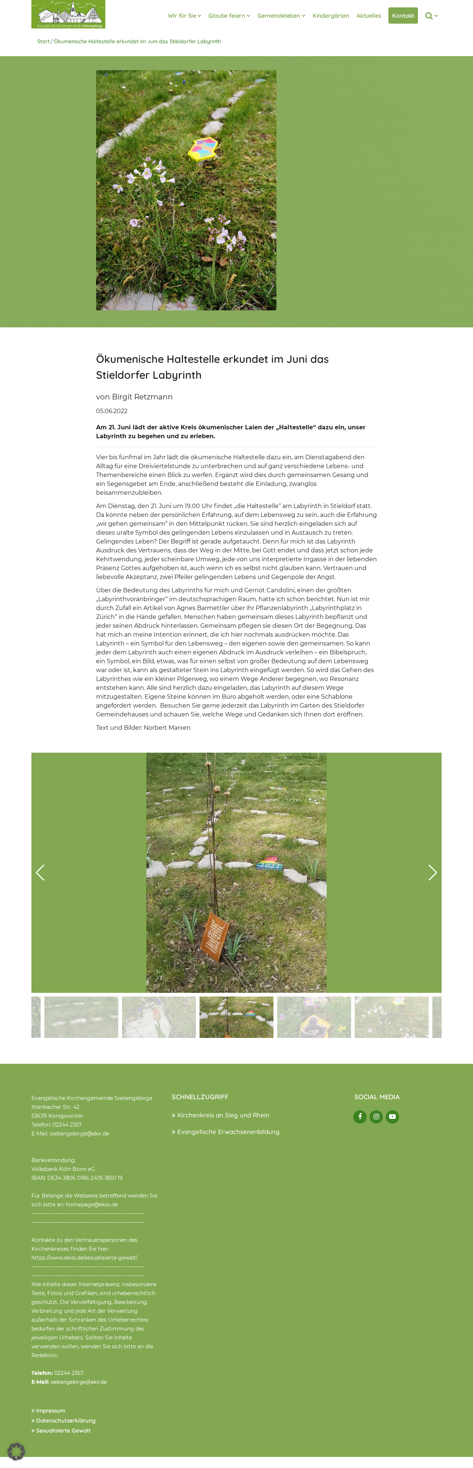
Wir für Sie (182, 15)
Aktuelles (369, 15)
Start (43, 41)
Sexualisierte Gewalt (63, 1430)
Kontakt (403, 15)
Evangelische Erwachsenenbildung (228, 1131)
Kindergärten (331, 15)
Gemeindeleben (279, 15)
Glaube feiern (226, 15)
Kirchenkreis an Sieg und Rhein (222, 1115)
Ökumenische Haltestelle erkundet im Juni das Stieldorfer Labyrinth (137, 41)
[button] (433, 873)
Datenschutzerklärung (65, 1420)
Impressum (50, 1410)
